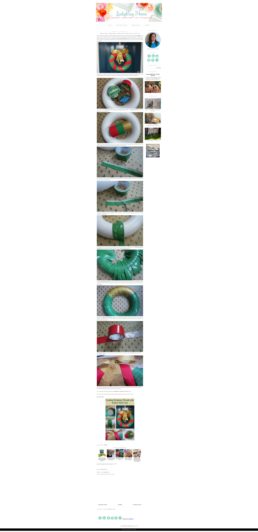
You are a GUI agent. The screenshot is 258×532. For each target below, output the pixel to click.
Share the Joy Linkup (121, 25)
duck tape (138, 35)
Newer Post (102, 504)
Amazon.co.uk (122, 391)
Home (120, 504)
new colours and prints (122, 38)
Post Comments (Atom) (109, 509)
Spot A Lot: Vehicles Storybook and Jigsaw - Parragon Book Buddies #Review (102, 459)
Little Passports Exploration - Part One (153, 125)
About (110, 25)
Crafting (107, 464)
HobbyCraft (116, 391)
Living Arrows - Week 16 (153, 140)
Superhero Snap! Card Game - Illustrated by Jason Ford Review (128, 458)
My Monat (147, 25)
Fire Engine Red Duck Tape (123, 109)
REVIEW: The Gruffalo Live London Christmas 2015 (119, 458)
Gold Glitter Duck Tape (134, 109)
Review (111, 464)
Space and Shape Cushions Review (152, 110)
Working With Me (136, 25)
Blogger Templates (127, 529)
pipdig (135, 529)
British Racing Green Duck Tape (111, 109)
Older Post (137, 504)
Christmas (102, 464)
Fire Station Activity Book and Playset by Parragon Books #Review (111, 458)
